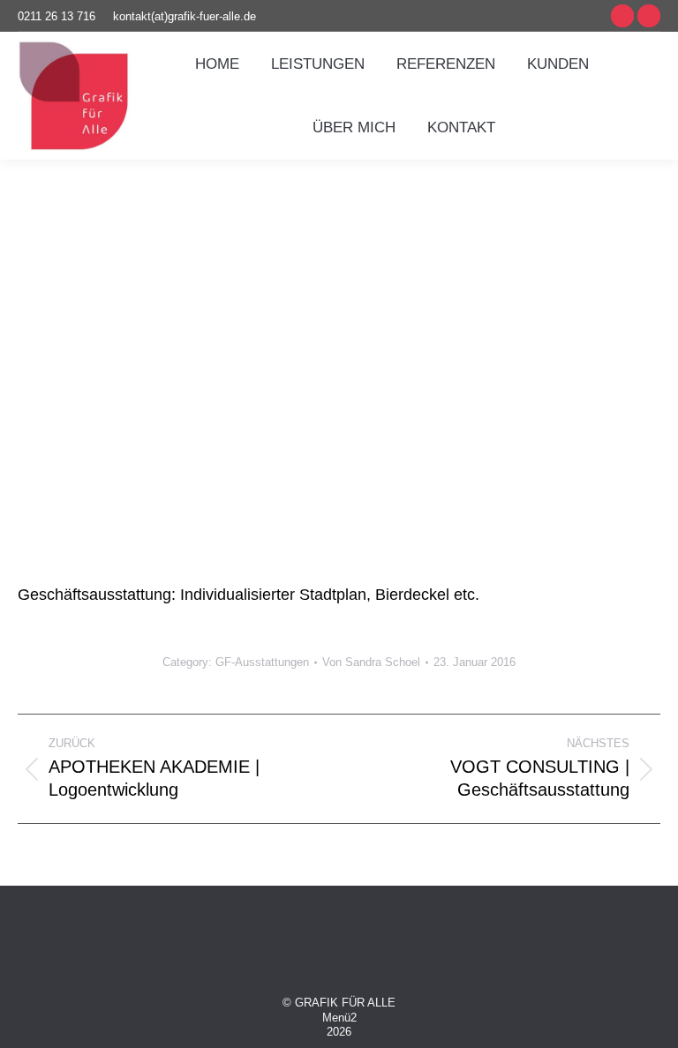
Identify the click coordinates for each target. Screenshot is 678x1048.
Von (371, 662)
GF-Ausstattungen (262, 662)
